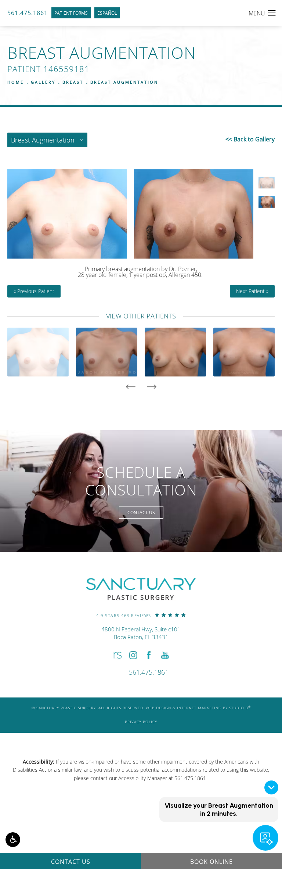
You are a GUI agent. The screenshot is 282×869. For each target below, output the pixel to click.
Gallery (43, 82)
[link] (141, 615)
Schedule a (141, 481)
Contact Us (141, 512)
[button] (13, 839)
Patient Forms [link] (71, 13)
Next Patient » (252, 291)
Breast (72, 82)
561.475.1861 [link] (27, 13)
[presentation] (130, 387)
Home (15, 82)
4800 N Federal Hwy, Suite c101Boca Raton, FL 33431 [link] (141, 633)
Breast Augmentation (124, 82)
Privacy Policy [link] (141, 722)
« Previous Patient (34, 291)
